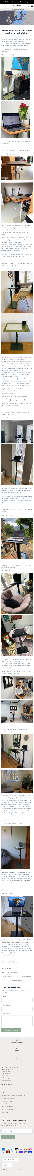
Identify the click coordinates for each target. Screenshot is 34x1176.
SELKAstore (9, 1169)
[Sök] (6, 6)
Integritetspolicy (6, 1101)
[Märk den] (10, 968)
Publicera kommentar (11, 1030)
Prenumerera (8, 1137)
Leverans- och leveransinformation (13, 1095)
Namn (3, 996)
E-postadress (6, 1005)
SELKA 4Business (7, 1107)
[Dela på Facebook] (7, 968)
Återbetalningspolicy (8, 1098)
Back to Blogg (17, 980)
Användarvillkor (6, 1104)
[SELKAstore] (17, 6)
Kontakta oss (5, 1112)
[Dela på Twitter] (5, 968)
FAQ (3, 1092)
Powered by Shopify (18, 1169)
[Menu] (2, 6)
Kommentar (5, 1014)
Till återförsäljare (7, 1109)
